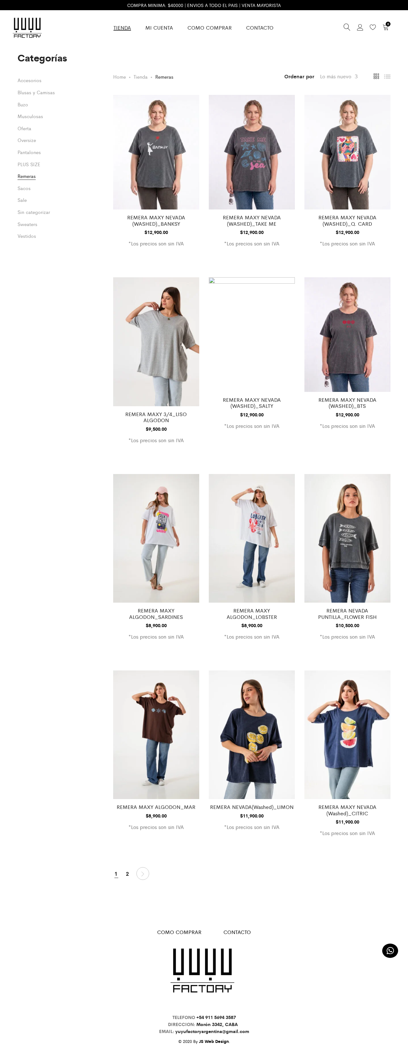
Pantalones (29, 152)
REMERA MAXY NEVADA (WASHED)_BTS (347, 403)
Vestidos (27, 235)
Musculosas (30, 116)
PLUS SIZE (29, 164)
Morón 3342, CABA (218, 1024)
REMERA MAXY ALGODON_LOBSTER (252, 613)
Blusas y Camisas (36, 92)
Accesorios (29, 80)
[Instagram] (203, 1004)
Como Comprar (209, 27)
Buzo (23, 104)
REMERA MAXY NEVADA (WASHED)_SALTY (252, 403)
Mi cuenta (159, 27)
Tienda (122, 27)
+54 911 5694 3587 (216, 1017)
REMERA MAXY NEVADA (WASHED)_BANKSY (156, 220)
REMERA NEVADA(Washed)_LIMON (252, 807)
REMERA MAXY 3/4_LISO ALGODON (156, 417)
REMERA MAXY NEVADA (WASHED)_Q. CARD (347, 220)
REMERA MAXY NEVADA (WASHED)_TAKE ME (252, 220)
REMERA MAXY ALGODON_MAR (156, 807)
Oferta (24, 128)
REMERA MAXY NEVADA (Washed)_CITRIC (347, 810)
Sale (22, 199)
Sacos (24, 188)
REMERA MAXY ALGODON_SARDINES (156, 613)
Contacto (259, 27)
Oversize (27, 140)
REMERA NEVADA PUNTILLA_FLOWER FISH (347, 613)
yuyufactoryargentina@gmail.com (212, 1031)
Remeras (27, 176)
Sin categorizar (34, 212)
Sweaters (27, 224)
